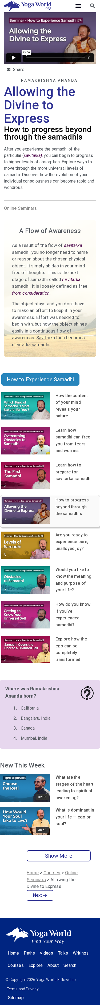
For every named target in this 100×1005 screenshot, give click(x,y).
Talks (63, 953)
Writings (81, 953)
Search (70, 965)
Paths (29, 953)
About (53, 965)
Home (33, 872)
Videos (46, 953)
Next (37, 895)
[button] (78, 6)
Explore (36, 965)
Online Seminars (20, 208)
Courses (52, 872)
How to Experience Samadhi (40, 379)
